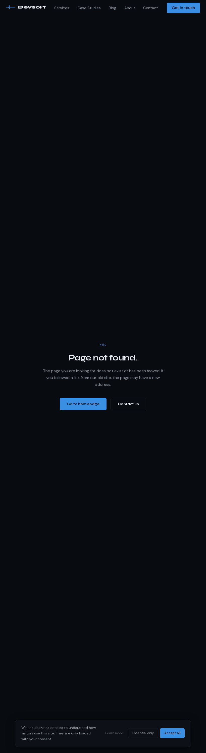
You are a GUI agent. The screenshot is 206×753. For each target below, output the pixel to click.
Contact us (128, 404)
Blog (112, 8)
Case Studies (89, 8)
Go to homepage (83, 404)
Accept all (172, 733)
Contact (150, 8)
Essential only (143, 733)
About (129, 8)
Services (61, 8)
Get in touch (183, 7)
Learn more (114, 733)
